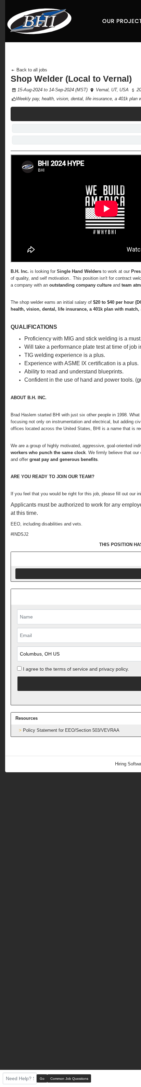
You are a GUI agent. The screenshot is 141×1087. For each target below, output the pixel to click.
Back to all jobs (31, 69)
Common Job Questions (69, 1078)
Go (42, 1078)
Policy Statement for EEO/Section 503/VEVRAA (71, 730)
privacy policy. (114, 669)
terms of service (70, 669)
